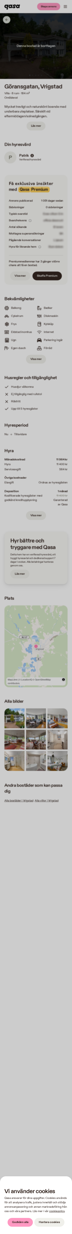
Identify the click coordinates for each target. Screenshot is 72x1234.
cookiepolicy (56, 1211)
